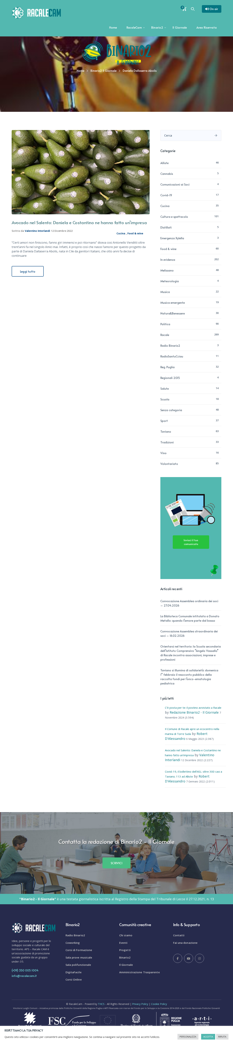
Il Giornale (126, 965)
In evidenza (167, 259)
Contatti (179, 935)
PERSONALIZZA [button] (188, 1036)
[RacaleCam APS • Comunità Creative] (36, 12)
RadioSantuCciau (171, 356)
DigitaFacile (74, 972)
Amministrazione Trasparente (139, 972)
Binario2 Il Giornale (103, 70)
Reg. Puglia (167, 367)
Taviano (165, 431)
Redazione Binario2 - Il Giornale (194, 712)
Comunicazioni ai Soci (174, 184)
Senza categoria (171, 410)
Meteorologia (169, 281)
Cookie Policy (159, 1004)
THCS (101, 1004)
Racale (164, 335)
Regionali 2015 (170, 378)
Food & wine (135, 233)
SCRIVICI (116, 863)
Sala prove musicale (79, 957)
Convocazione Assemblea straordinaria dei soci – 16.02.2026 (189, 633)
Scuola (164, 399)
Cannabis (166, 174)
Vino (163, 453)
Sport (164, 421)
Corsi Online (74, 979)
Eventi (123, 942)
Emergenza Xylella (172, 238)
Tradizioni (167, 442)
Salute (164, 388)
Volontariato (169, 464)
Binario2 (125, 957)
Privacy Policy (140, 1004)
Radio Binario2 (170, 345)
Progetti (125, 950)
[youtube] (188, 958)
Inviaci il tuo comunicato (191, 542)
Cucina (120, 233)
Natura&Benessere (172, 313)
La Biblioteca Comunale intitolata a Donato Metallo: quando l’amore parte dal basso (189, 618)
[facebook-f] (177, 958)
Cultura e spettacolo (174, 216)
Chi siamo (125, 935)
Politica (165, 324)
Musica (165, 292)
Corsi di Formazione (79, 950)
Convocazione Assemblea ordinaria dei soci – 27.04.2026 (189, 603)
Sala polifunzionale (78, 965)
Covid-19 (166, 195)
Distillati (166, 227)
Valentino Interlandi (37, 231)
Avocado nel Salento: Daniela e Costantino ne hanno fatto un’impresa (79, 222)
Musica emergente (172, 302)
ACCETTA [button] (208, 1036)
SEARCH (215, 135)
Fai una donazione (185, 942)
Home (80, 70)
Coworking (73, 942)
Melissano (167, 270)
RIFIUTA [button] (222, 1036)
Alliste (164, 163)
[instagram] (199, 958)
